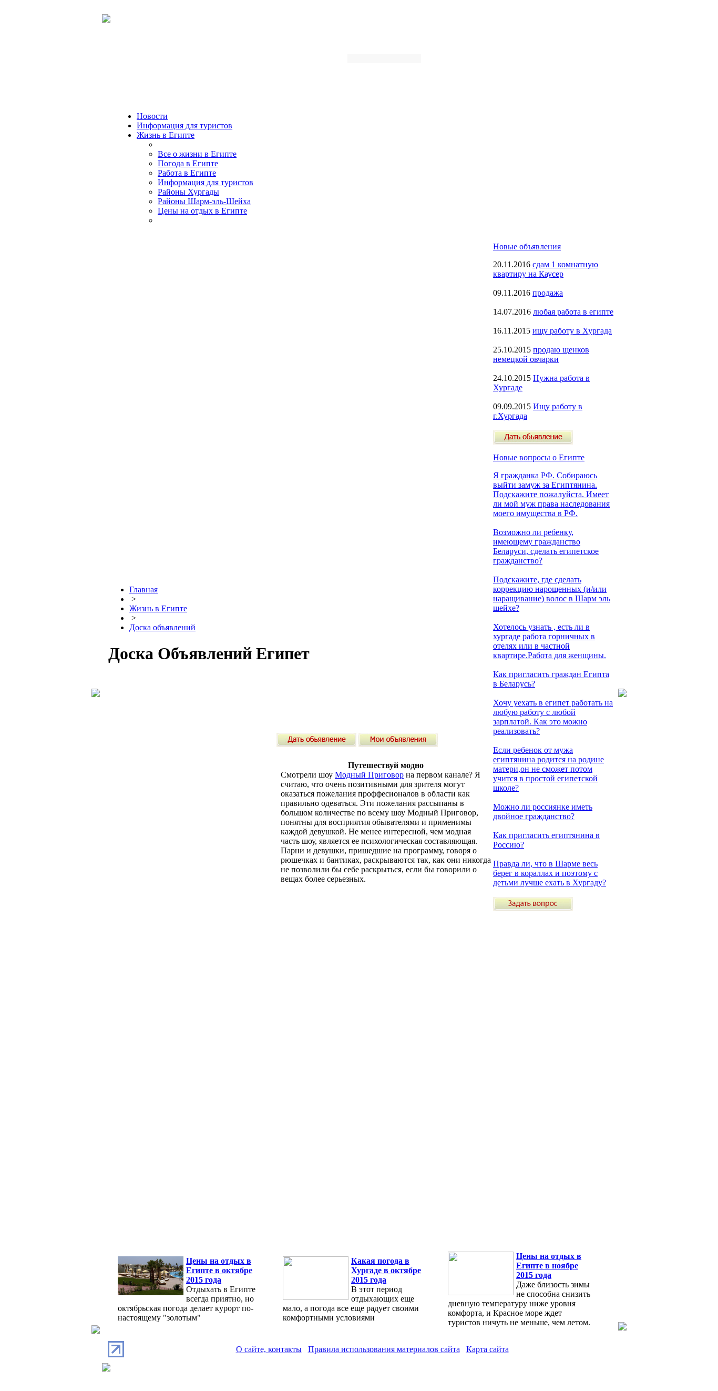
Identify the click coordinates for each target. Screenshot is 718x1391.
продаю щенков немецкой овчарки (541, 354)
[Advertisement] (299, 698)
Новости (152, 116)
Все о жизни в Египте (197, 153)
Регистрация (529, 61)
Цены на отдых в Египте (202, 210)
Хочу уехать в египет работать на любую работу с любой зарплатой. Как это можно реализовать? (553, 716)
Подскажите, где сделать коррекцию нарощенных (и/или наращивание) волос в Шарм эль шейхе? (551, 593)
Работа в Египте (187, 172)
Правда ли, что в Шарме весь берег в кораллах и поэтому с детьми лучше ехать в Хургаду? (549, 873)
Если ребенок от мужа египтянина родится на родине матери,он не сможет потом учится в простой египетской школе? (548, 768)
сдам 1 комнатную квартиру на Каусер (545, 269)
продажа (547, 292)
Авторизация (476, 61)
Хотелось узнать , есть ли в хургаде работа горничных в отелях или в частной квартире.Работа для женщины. (549, 641)
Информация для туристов (184, 125)
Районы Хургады (188, 191)
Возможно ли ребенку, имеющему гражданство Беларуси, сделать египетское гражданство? (546, 546)
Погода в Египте (188, 163)
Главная (143, 589)
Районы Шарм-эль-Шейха (204, 201)
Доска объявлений (162, 627)
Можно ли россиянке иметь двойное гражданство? (542, 811)
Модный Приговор (369, 774)
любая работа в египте (573, 311)
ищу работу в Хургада (572, 330)
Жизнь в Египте (165, 134)
